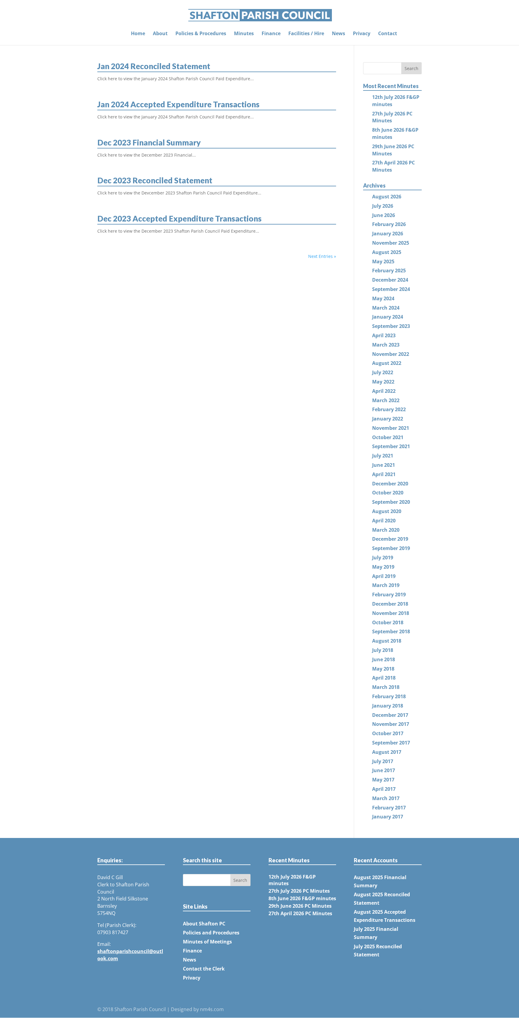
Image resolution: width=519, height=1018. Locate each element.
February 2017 (389, 807)
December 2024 (390, 280)
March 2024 (385, 307)
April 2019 (384, 576)
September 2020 (391, 502)
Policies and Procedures (211, 932)
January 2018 (387, 705)
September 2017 (391, 742)
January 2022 (387, 418)
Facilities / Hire (306, 34)
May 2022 (383, 381)
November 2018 (390, 613)
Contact (387, 34)
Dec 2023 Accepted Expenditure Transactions (179, 218)
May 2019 (383, 567)
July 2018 (382, 650)
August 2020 (386, 511)
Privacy (361, 34)
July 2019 (382, 557)
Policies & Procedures (200, 34)
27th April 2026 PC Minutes (300, 913)
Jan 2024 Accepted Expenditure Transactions (178, 104)
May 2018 (383, 668)
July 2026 (382, 206)
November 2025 (390, 243)
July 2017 (382, 761)
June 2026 (383, 215)
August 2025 (386, 252)
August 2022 (386, 363)
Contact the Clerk (204, 968)
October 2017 (387, 733)
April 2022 (384, 391)
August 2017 (386, 752)
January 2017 (387, 816)
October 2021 (387, 437)
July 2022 (382, 372)
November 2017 (390, 724)
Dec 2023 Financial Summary (149, 142)
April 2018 (384, 677)
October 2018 (387, 622)
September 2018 (391, 631)
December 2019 (390, 539)
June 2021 (383, 465)
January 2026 (387, 233)
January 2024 (387, 316)
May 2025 (383, 261)
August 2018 (386, 640)
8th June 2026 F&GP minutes (302, 898)
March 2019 (385, 585)
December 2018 (390, 604)
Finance (271, 34)
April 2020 (384, 520)
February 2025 (389, 270)
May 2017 (383, 779)
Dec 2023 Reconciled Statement (154, 180)
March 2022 (385, 400)
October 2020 (387, 492)
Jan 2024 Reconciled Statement (153, 66)
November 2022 (390, 354)
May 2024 (383, 298)
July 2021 (382, 455)
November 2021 (390, 428)
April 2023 (384, 335)
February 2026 (389, 224)
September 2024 (391, 289)
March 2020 (385, 530)
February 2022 (389, 409)
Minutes (244, 34)
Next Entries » (322, 256)
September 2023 (391, 326)
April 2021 (384, 474)
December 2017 (390, 715)
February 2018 (389, 696)
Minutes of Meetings (207, 941)
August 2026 (386, 196)
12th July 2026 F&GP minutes (292, 880)
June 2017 (383, 770)
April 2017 (384, 789)
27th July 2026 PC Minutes (299, 891)
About (160, 34)
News (338, 34)
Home (138, 34)
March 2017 (385, 798)
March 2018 (385, 687)
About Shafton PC (204, 923)
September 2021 (391, 446)
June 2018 (383, 659)
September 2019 (391, 548)
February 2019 (389, 594)
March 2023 (385, 344)
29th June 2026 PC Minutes (300, 906)
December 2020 (390, 483)
